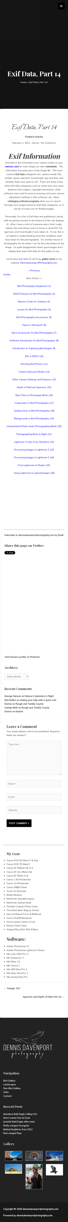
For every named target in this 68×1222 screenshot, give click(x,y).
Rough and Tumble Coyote (29, 703)
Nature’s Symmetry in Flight (39, 696)
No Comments (48, 142)
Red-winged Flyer (12, 1133)
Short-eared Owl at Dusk (16, 1117)
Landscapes (9, 1084)
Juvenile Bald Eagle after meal (18, 1121)
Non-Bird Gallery (12, 1088)
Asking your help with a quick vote (38, 700)
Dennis (35, 142)
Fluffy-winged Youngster (16, 1125)
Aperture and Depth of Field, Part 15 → (43, 996)
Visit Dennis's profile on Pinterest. (22, 656)
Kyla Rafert (10, 700)
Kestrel (19, 711)
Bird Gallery (9, 1080)
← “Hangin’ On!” (12, 988)
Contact (7, 1096)
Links (6, 1092)
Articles (39, 136)
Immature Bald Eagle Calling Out (20, 1114)
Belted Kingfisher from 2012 (18, 1129)
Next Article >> (34, 278)
